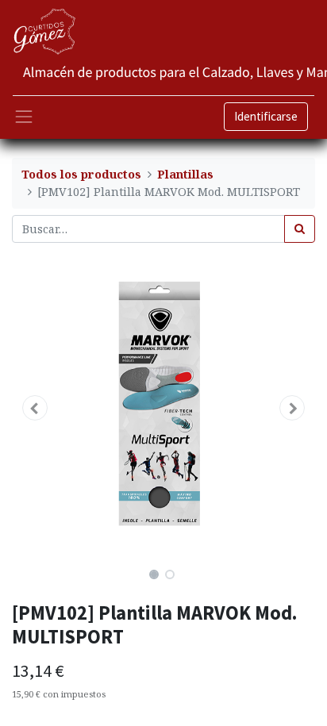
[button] (34, 408)
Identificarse (266, 116)
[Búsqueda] (299, 229)
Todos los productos (81, 174)
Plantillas (185, 174)
